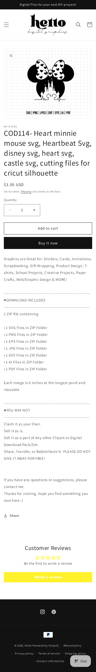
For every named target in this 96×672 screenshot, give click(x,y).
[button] (6, 24)
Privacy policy (24, 653)
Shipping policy (75, 653)
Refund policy (72, 645)
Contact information (50, 661)
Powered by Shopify (46, 645)
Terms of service (49, 653)
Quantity (10, 200)
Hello (28, 645)
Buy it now (48, 243)
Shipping (26, 191)
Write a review (48, 577)
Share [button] (14, 515)
